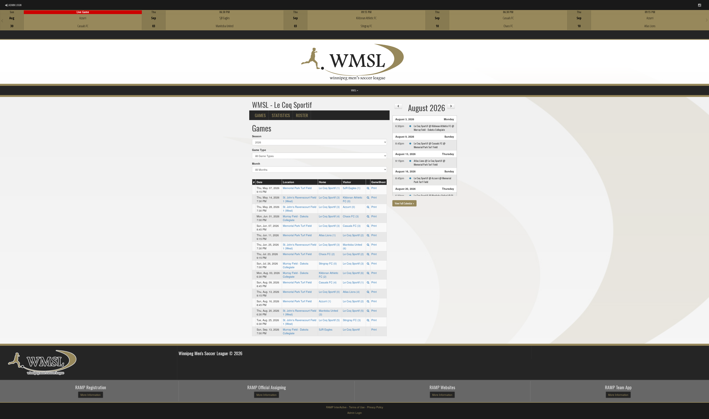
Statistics (281, 115)
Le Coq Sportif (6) (353, 273)
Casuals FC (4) (328, 282)
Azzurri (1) (325, 301)
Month (256, 163)
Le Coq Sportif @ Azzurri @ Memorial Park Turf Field (432, 180)
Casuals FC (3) (352, 226)
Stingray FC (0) (328, 263)
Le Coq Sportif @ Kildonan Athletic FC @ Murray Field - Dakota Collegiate (434, 128)
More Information (91, 395)
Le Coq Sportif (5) (353, 310)
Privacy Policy (375, 407)
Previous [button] (2, 20)
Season (256, 136)
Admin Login (354, 413)
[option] (71, 20)
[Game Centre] (71, 23)
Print (374, 188)
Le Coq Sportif (351, 329)
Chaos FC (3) (351, 216)
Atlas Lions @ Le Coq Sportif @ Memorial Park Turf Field (429, 162)
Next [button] (707, 20)
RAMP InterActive (336, 407)
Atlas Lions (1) (327, 235)
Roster (302, 115)
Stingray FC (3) (352, 320)
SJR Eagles (325, 329)
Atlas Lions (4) (351, 292)
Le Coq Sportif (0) (329, 292)
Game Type (259, 150)
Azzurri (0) (349, 207)
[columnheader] (254, 182)
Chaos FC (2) (327, 254)
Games (260, 115)
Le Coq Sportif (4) (329, 216)
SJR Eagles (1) (351, 188)
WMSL (353, 90)
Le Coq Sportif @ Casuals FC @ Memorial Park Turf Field (429, 145)
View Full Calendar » (404, 203)
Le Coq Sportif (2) (353, 235)
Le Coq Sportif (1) (329, 188)
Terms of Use (357, 407)
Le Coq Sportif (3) (329, 197)
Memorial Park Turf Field (297, 188)
